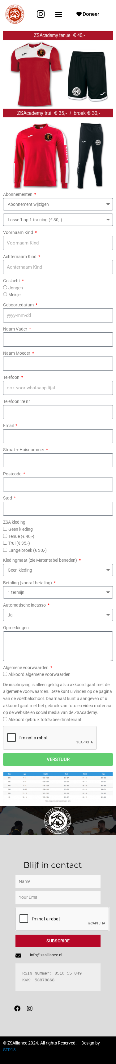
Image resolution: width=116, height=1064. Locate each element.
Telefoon (11, 377)
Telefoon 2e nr (16, 401)
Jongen (15, 287)
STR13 (9, 1049)
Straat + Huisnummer (24, 449)
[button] (59, 14)
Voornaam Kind (18, 232)
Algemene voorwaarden (26, 667)
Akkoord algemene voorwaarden (39, 674)
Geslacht (12, 280)
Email (9, 425)
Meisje (14, 294)
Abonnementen (18, 194)
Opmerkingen (16, 627)
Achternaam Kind (20, 256)
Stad (8, 497)
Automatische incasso (25, 605)
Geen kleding (20, 529)
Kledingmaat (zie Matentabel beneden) (40, 560)
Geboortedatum (19, 304)
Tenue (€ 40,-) (21, 536)
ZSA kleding (14, 522)
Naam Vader (15, 329)
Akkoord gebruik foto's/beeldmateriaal (44, 719)
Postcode (12, 473)
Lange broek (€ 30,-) (27, 550)
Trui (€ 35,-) (19, 543)
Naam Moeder (17, 353)
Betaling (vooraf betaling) (28, 582)
